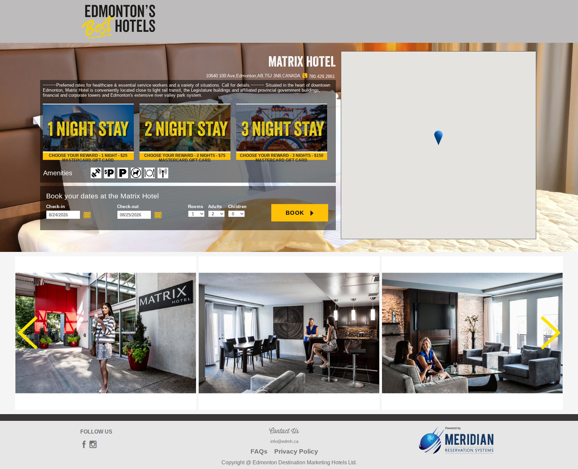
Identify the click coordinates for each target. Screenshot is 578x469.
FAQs (259, 451)
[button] (438, 137)
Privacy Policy (296, 451)
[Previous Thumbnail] (28, 333)
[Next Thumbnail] (551, 333)
